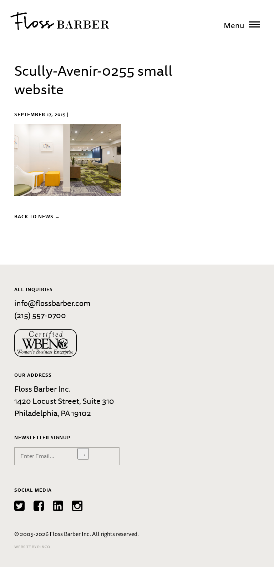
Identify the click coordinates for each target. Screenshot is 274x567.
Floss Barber (59, 21)
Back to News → (37, 216)
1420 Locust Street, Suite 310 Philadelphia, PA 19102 (64, 407)
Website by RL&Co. (32, 546)
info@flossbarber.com (52, 303)
